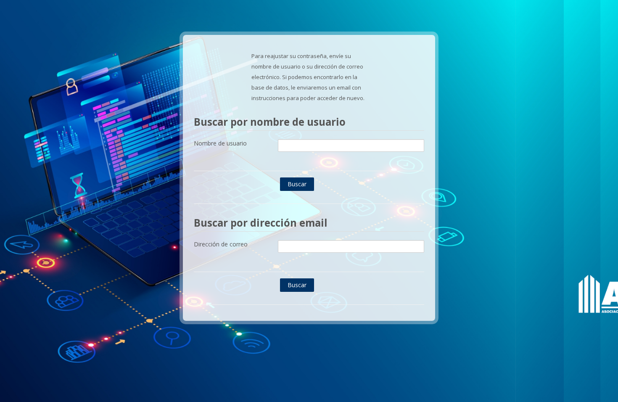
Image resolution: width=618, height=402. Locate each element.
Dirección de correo (221, 244)
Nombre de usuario (220, 143)
